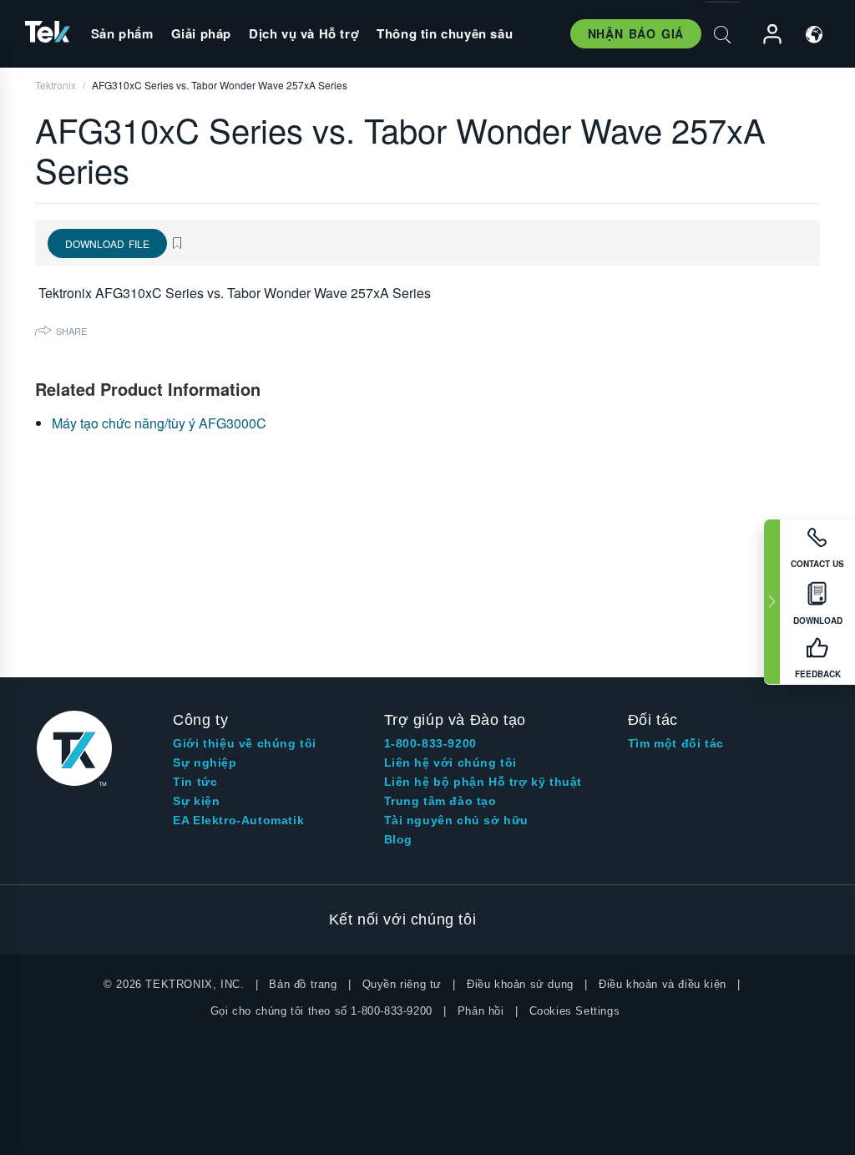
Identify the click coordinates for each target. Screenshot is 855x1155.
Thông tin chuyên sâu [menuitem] (445, 33)
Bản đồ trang (302, 984)
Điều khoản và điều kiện (662, 984)
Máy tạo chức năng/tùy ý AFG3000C (159, 423)
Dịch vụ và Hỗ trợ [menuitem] (304, 33)
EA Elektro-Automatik (238, 820)
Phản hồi (481, 1011)
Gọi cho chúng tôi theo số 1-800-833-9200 (321, 1011)
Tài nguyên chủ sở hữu (456, 820)
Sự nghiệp (204, 762)
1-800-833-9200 (430, 743)
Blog (398, 839)
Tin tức (195, 781)
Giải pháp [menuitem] (201, 33)
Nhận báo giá (636, 33)
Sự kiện (196, 801)
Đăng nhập (765, 35)
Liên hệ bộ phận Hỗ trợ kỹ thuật (483, 781)
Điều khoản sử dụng (520, 984)
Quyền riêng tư (402, 984)
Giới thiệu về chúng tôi (244, 743)
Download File (107, 243)
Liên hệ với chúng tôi (451, 762)
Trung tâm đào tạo (440, 801)
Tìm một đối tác (676, 743)
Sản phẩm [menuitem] (122, 33)
